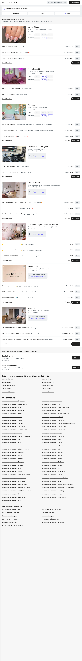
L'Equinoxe (32, 105)
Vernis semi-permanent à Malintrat (12, 458)
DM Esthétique (33, 27)
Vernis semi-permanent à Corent (12, 433)
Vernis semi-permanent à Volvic (11, 500)
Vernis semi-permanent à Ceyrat (12, 420)
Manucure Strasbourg (8, 392)
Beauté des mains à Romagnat (11, 509)
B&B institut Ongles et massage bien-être (43, 225)
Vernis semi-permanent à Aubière (52, 404)
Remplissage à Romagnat (9, 522)
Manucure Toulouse (48, 392)
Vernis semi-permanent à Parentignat (53, 471)
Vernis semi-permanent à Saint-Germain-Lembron (17, 491)
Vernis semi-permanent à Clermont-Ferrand (15, 430)
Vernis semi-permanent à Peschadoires (14, 478)
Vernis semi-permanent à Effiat (51, 439)
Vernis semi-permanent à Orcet (51, 468)
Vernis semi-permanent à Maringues (13, 462)
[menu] (3, 3)
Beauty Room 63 (34, 69)
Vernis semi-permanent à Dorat (11, 439)
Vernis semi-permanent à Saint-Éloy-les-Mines (16, 487)
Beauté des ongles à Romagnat (51, 509)
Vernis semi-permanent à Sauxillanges (53, 491)
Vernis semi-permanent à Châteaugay (13, 426)
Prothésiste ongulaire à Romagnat (12, 525)
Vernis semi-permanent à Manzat (52, 458)
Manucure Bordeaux (8, 379)
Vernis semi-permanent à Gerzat (52, 442)
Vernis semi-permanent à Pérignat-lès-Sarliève (16, 475)
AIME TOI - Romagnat (10, 365)
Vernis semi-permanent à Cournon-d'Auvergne (16, 436)
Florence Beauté (34, 183)
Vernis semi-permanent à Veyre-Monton (14, 497)
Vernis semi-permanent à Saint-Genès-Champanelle (58, 487)
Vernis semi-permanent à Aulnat (12, 407)
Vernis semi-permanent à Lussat (52, 455)
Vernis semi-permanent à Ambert (52, 401)
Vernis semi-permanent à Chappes (12, 423)
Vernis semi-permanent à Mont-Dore (13, 465)
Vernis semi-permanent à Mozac (52, 465)
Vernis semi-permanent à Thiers (11, 494)
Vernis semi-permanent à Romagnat (53, 522)
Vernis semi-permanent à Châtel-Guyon (54, 426)
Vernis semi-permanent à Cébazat (52, 417)
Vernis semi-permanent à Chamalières (53, 420)
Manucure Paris (46, 388)
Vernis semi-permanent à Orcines (12, 471)
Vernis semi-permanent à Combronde (53, 430)
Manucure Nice (6, 388)
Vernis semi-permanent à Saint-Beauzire (14, 484)
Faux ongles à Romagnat (9, 516)
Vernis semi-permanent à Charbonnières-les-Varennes (58, 423)
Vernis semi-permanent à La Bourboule (54, 446)
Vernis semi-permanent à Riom (51, 481)
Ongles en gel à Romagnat (10, 519)
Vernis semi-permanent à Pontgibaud (13, 481)
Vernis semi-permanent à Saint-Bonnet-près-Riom (57, 484)
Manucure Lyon (6, 382)
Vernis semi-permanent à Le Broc (52, 449)
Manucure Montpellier (8, 385)
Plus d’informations (7, 63)
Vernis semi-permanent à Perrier (52, 475)
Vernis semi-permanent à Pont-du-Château (55, 478)
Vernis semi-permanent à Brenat (12, 417)
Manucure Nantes (47, 385)
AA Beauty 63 (33, 266)
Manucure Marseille (48, 382)
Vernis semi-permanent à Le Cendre (13, 452)
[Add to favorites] (24, 28)
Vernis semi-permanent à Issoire (12, 446)
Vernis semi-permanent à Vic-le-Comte (54, 497)
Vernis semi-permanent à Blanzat (12, 413)
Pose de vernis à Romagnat (50, 519)
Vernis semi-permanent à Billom (51, 410)
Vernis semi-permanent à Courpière (53, 436)
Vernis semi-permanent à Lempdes (52, 452)
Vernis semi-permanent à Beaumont (13, 410)
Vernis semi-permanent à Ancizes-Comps (14, 404)
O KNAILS (31, 308)
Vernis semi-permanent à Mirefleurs (53, 462)
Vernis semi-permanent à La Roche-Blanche (15, 449)
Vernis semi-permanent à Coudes (52, 433)
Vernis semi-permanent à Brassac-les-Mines (55, 413)
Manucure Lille (46, 379)
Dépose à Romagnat (48, 512)
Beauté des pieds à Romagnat (11, 512)
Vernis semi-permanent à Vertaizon (53, 494)
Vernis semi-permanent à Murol (11, 468)
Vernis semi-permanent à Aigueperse (13, 401)
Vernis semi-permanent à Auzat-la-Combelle (55, 407)
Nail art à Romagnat (48, 516)
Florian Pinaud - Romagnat (38, 147)
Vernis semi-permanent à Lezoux (12, 455)
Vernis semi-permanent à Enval (11, 442)
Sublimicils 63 (7, 356)
